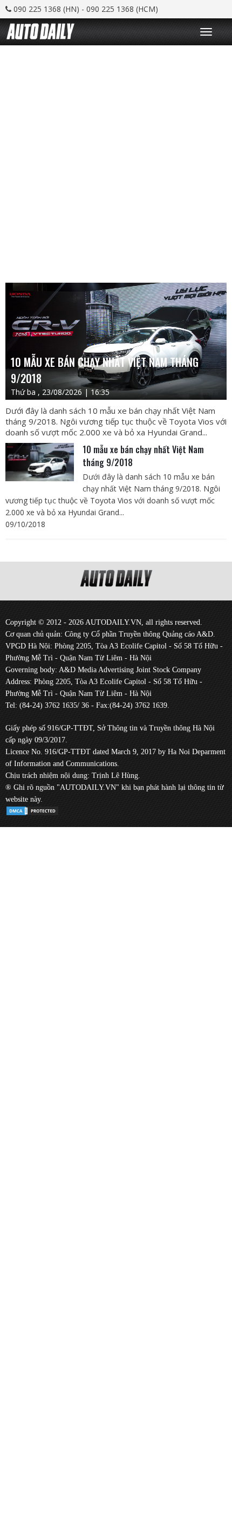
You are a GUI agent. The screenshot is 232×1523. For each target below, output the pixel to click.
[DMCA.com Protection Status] (32, 809)
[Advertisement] (116, 161)
